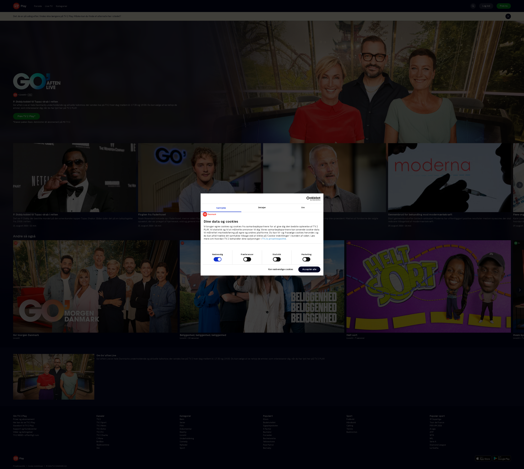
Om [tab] (303, 207)
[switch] (247, 259)
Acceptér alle (309, 269)
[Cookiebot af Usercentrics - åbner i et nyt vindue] (308, 198)
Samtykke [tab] (221, 208)
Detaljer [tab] (262, 207)
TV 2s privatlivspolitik (274, 238)
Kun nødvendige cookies (280, 269)
